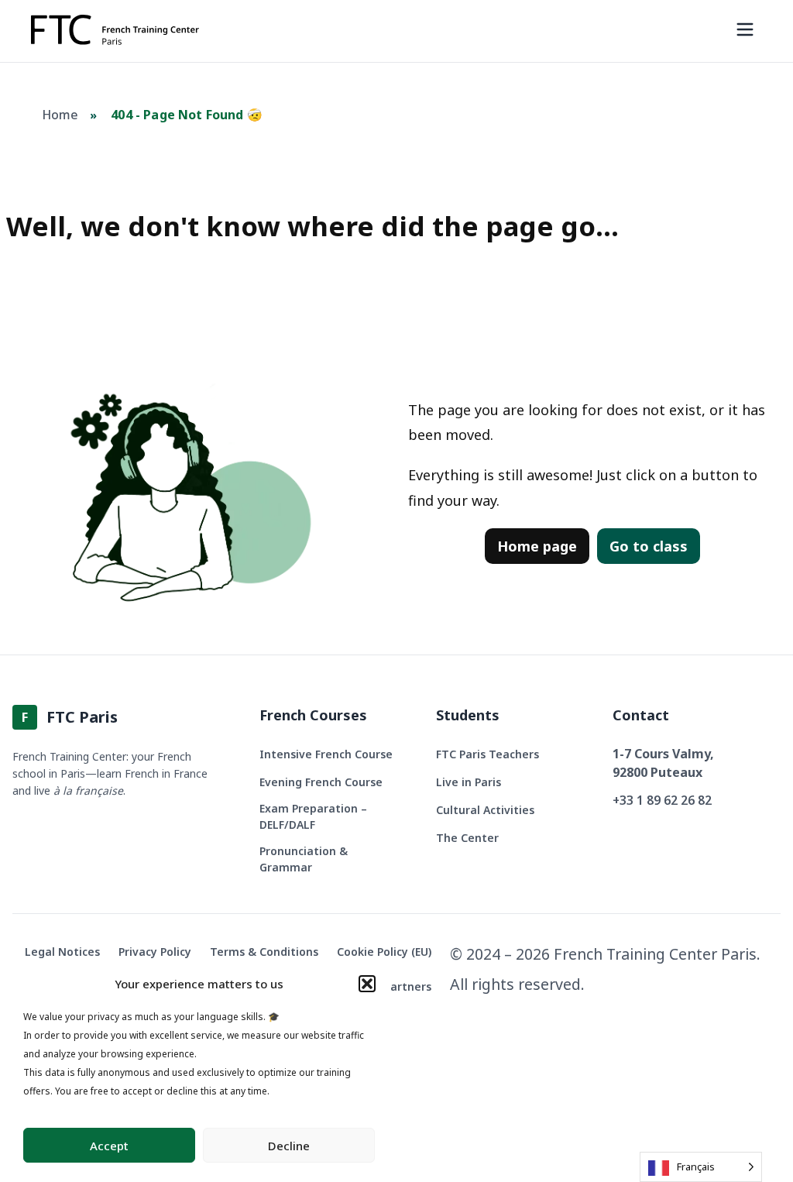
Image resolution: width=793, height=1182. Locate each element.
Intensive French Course (326, 754)
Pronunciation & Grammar (303, 859)
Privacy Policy (154, 951)
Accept (109, 1145)
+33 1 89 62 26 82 (662, 800)
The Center (467, 837)
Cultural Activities (485, 809)
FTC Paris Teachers (487, 754)
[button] (367, 983)
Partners (407, 986)
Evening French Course (321, 782)
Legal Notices (62, 951)
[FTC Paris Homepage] (115, 31)
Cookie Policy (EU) (384, 951)
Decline (289, 1145)
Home (60, 114)
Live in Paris (468, 782)
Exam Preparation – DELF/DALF (313, 816)
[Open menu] (745, 31)
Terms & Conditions (264, 951)
